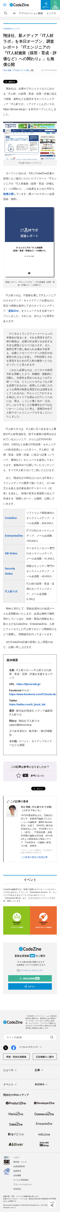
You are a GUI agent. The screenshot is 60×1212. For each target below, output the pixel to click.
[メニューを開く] (5, 5)
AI (14, 13)
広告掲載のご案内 (45, 1056)
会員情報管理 (19, 1166)
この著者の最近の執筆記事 (34, 857)
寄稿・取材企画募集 (16, 1056)
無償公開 (8, 194)
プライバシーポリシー (22, 1184)
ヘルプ (16, 1157)
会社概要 (17, 1175)
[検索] (5, 13)
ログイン (32, 986)
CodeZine (11, 518)
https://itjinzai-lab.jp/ (28, 684)
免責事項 (17, 1170)
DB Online (11, 553)
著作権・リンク (20, 1161)
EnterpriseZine (14, 535)
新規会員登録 (31, 978)
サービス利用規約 (21, 1179)
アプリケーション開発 (31, 13)
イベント (8, 1084)
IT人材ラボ (11, 591)
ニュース (8, 1070)
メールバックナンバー (32, 970)
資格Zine (13, 310)
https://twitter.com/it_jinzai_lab (27, 704)
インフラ (51, 13)
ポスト (11, 81)
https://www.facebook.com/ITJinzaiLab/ (32, 694)
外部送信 (17, 1188)
